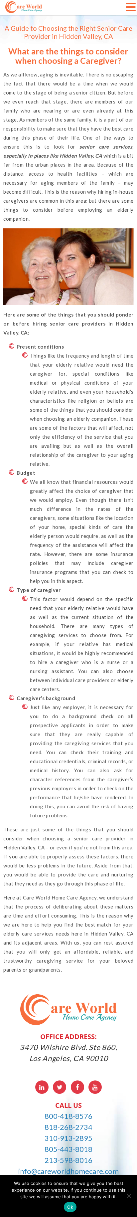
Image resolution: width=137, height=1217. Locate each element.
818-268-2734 (68, 1127)
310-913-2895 (68, 1138)
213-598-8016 (68, 1160)
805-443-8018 (68, 1149)
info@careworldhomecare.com (68, 1171)
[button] (131, 6)
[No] (128, 1196)
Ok (70, 1207)
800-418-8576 (68, 1116)
